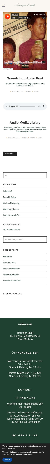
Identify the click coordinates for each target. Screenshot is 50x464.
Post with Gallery (9, 197)
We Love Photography (11, 203)
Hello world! (7, 191)
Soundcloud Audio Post (25, 78)
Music (32, 138)
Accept (7, 460)
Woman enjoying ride (11, 209)
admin (28, 91)
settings (28, 454)
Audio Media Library (25, 122)
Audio (36, 91)
